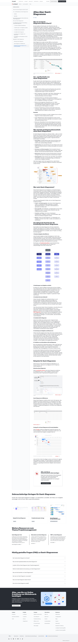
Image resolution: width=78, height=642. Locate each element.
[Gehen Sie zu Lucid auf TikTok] (22, 638)
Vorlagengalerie (58, 616)
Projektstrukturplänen (45, 243)
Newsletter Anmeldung (59, 625)
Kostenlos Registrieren (46, 483)
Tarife (13, 618)
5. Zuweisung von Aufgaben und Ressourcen (19, 34)
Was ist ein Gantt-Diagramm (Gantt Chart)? (20, 9)
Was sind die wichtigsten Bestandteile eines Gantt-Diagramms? (20, 18)
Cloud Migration (36, 616)
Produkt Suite (21, 1)
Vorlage (37, 429)
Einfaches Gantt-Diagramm (18, 41)
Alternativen (58, 623)
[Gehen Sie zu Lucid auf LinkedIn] (8, 638)
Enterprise (41, 1)
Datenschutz (58, 614)
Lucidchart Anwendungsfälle (60, 630)
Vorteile (15, 13)
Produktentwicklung (37, 618)
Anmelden (47, 1)
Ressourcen (30, 1)
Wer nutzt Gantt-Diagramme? (18, 20)
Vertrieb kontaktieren (54, 1)
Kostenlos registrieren (62, 1)
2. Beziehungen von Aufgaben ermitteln (21, 27)
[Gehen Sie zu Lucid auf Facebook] (15, 638)
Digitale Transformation (38, 614)
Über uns (46, 614)
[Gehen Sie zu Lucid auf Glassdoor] (20, 638)
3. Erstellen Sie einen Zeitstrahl (19, 29)
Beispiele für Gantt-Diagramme (18, 39)
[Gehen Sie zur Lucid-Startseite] (15, 1)
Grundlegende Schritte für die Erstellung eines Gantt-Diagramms (20, 23)
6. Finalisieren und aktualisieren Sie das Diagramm (20, 37)
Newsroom (46, 616)
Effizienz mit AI (36, 621)
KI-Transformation (37, 623)
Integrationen (25, 621)
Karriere (46, 618)
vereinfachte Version (40, 370)
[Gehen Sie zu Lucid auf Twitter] (11, 638)
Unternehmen (36, 1)
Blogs (56, 618)
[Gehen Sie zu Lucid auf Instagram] (13, 638)
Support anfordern (16, 605)
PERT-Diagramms (37, 312)
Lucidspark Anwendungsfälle (60, 627)
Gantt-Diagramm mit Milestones (19, 43)
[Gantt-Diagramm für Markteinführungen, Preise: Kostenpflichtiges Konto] (57, 513)
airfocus (24, 618)
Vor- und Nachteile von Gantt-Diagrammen (20, 11)
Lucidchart (25, 616)
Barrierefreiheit (47, 623)
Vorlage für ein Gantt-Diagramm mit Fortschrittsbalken (20, 46)
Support (57, 621)
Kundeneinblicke (47, 621)
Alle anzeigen (36, 625)
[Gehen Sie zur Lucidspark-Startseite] (15, 4)
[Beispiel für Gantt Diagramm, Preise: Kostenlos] (20, 513)
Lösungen (25, 1)
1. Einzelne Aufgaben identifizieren (20, 25)
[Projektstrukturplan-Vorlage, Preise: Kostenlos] (39, 513)
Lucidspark (25, 614)
